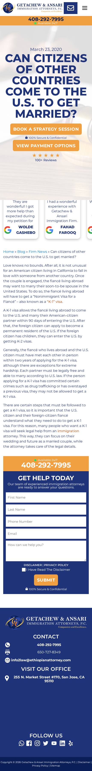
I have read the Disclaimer (48, 570)
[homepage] (32, 8)
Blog (21, 252)
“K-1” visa (54, 302)
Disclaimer (33, 565)
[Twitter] (45, 743)
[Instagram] (37, 743)
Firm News (38, 252)
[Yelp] (70, 743)
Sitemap (55, 765)
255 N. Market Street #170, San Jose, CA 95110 (49, 679)
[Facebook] (29, 743)
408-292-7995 (46, 19)
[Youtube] (54, 743)
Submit (46, 580)
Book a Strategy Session (46, 129)
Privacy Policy (56, 565)
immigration (68, 431)
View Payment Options (46, 145)
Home (8, 252)
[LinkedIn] (62, 743)
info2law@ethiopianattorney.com (41, 660)
